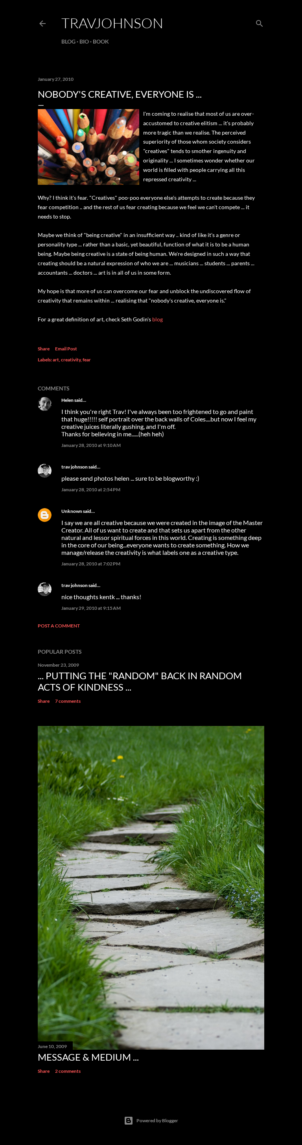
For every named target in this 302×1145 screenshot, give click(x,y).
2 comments (68, 1071)
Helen (67, 400)
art (56, 360)
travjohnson (112, 22)
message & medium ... (88, 1057)
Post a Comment (59, 626)
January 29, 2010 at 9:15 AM (91, 608)
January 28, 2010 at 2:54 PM (90, 489)
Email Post (66, 349)
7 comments (68, 701)
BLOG (68, 41)
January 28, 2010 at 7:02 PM (90, 564)
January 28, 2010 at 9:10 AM (91, 445)
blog (157, 319)
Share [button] (44, 349)
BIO (84, 41)
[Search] (259, 21)
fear (87, 360)
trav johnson (74, 467)
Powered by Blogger (157, 1120)
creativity (71, 360)
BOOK (101, 41)
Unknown (71, 511)
